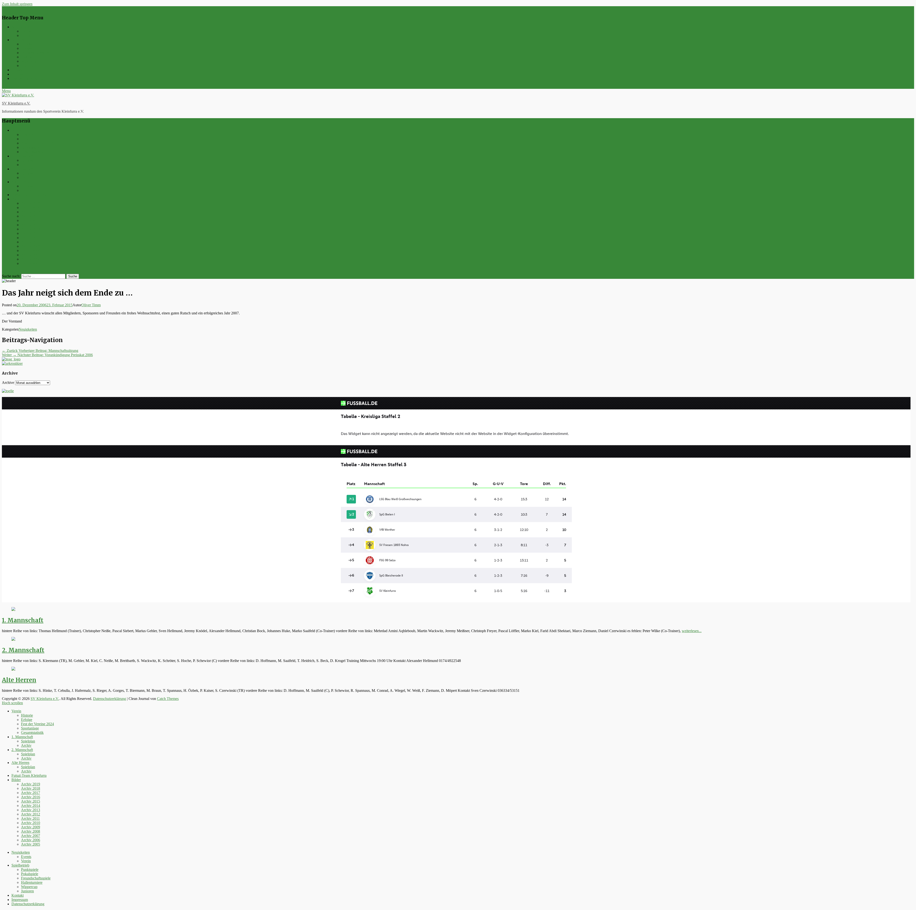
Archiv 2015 (30, 220)
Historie (27, 134)
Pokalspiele (29, 48)
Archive (8, 383)
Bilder (16, 199)
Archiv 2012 (30, 233)
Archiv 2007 (30, 255)
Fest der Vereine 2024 (37, 143)
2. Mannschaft (22, 169)
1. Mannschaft (22, 156)
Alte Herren (20, 182)
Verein (26, 35)
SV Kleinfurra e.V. (16, 103)
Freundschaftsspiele (36, 53)
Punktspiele (29, 44)
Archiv (26, 165)
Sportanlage (30, 147)
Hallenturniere (31, 57)
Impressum (19, 74)
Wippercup (29, 61)
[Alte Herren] (13, 669)
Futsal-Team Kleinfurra (29, 195)
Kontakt (17, 70)
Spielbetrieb (20, 40)
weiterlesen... (692, 631)
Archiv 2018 (30, 208)
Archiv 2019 (30, 203)
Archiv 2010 (30, 242)
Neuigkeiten (20, 27)
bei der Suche (12, 272)
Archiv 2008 (30, 251)
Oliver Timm (91, 305)
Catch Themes (168, 699)
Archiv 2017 (30, 212)
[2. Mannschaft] (13, 639)
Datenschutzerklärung (27, 78)
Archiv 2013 (30, 229)
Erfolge (26, 139)
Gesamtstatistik (32, 152)
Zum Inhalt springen (17, 4)
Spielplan (28, 160)
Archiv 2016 (30, 216)
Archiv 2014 (30, 225)
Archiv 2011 (30, 238)
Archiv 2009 (30, 246)
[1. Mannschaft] (13, 610)
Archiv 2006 (30, 259)
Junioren (27, 65)
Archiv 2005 (30, 263)
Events (26, 31)
